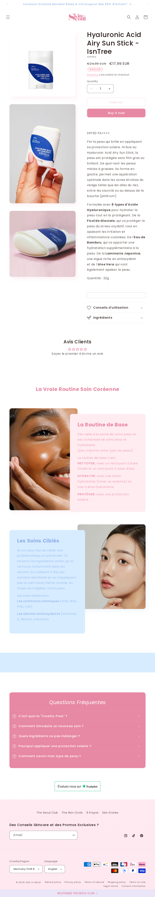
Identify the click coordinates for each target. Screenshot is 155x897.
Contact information (134, 886)
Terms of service (94, 882)
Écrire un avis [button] (77, 364)
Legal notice (110, 886)
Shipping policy (117, 882)
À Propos (92, 813)
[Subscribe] (73, 835)
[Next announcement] (147, 4)
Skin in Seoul (33, 882)
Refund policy (53, 882)
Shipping (92, 74)
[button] (77, 893)
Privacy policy (73, 882)
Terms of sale (137, 882)
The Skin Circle (72, 813)
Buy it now (116, 113)
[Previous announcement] (7, 4)
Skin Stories (110, 813)
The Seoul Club (47, 813)
